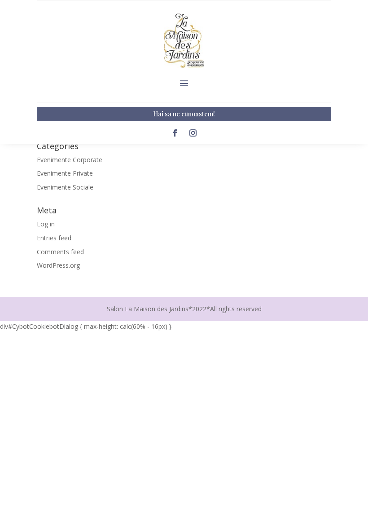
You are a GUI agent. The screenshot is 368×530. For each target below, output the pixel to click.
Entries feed (54, 238)
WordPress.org (58, 265)
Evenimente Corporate (69, 159)
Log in (46, 224)
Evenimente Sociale (65, 187)
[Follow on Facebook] (175, 133)
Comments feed (60, 251)
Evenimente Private (65, 173)
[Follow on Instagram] (193, 133)
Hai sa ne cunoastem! (184, 114)
